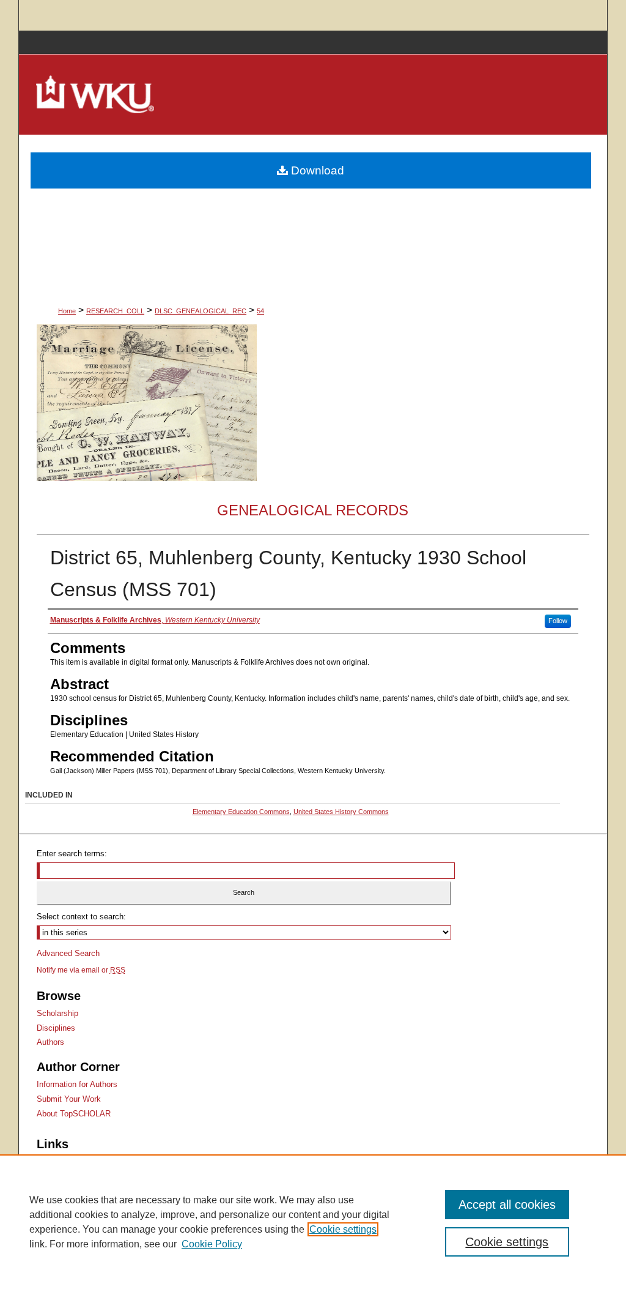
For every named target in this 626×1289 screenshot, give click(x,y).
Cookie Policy (212, 1244)
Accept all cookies (507, 1204)
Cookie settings (343, 1229)
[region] (313, 1221)
